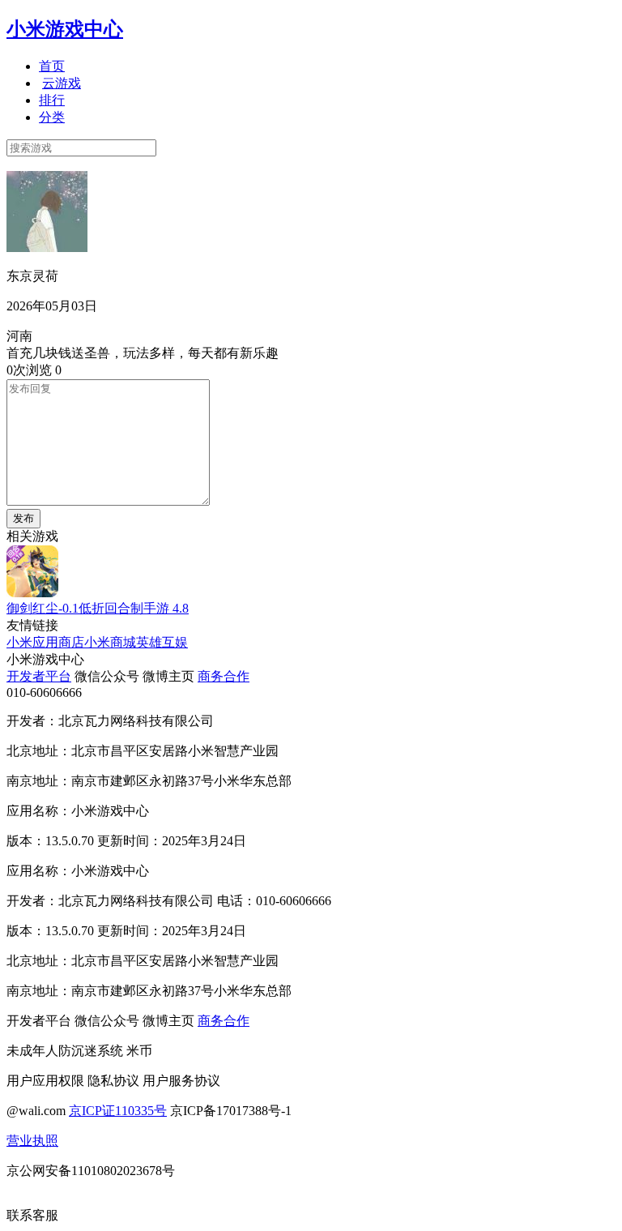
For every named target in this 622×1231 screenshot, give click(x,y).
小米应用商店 (45, 642)
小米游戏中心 (64, 29)
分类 (52, 117)
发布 (23, 518)
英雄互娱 (162, 642)
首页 (52, 66)
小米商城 (110, 642)
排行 (52, 100)
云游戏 (61, 83)
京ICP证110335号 (118, 1111)
